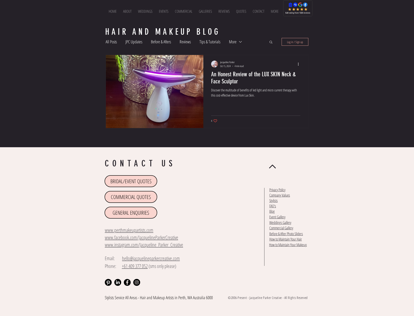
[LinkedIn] (117, 282)
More (233, 42)
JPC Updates (133, 42)
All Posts (111, 42)
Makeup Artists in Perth (169, 297)
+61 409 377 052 (135, 266)
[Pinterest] (108, 282)
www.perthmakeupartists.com (129, 230)
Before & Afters (161, 42)
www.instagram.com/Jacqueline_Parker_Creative (144, 244)
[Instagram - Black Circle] (136, 282)
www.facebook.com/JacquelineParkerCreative (141, 237)
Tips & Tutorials (209, 42)
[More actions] (299, 64)
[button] (275, 11)
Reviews (185, 42)
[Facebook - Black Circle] (127, 282)
